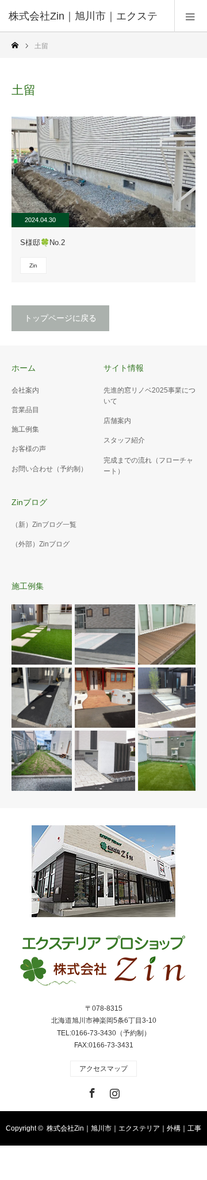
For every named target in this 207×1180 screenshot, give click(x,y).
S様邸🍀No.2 (42, 242)
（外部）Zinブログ (41, 544)
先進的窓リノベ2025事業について (149, 395)
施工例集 (25, 429)
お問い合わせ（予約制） (49, 469)
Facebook (90, 1091)
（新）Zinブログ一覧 (44, 525)
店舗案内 (117, 421)
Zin (33, 265)
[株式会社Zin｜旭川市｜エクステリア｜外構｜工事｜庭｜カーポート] (103, 962)
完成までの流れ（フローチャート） (148, 465)
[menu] (190, 16)
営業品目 (25, 410)
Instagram (113, 1091)
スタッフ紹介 (124, 440)
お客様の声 (29, 449)
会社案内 (25, 390)
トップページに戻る (60, 318)
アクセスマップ (103, 1069)
